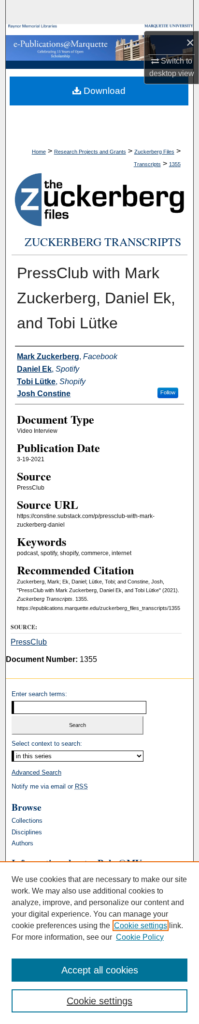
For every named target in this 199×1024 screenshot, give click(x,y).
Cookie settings (140, 925)
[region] (99, 942)
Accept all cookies (99, 970)
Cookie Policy (140, 937)
